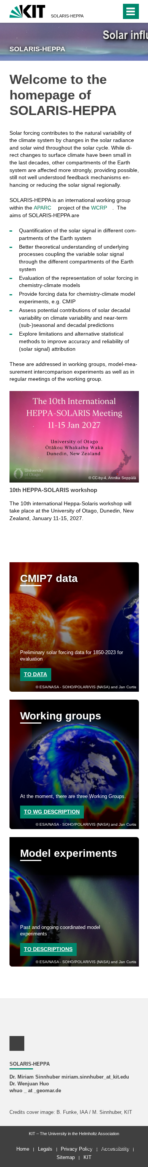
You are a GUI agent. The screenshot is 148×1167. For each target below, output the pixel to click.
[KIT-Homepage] (27, 10)
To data (35, 674)
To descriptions (48, 949)
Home (22, 1149)
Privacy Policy (77, 1149)
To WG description (52, 812)
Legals (45, 1149)
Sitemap (66, 1157)
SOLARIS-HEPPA (67, 16)
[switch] (114, 11)
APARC (42, 208)
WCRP (99, 208)
